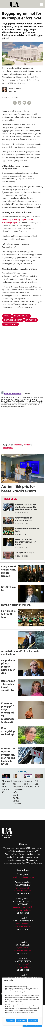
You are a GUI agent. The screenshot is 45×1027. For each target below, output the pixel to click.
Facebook (18, 444)
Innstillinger (33, 1020)
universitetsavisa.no (22, 890)
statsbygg (31, 320)
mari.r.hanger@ (22, 923)
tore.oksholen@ (23, 887)
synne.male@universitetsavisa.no (22, 949)
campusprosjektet (13, 320)
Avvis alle (11, 1020)
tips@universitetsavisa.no (23, 877)
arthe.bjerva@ (24, 964)
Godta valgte (21, 1020)
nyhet (7, 316)
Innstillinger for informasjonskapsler (32, 1025)
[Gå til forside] (23, 4)
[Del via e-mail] (24, 103)
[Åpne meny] (41, 4)
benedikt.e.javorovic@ (22, 907)
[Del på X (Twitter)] (19, 103)
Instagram (8, 447)
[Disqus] (22, 362)
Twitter (26, 444)
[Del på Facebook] (15, 103)
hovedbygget (10, 324)
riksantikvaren (21, 316)
